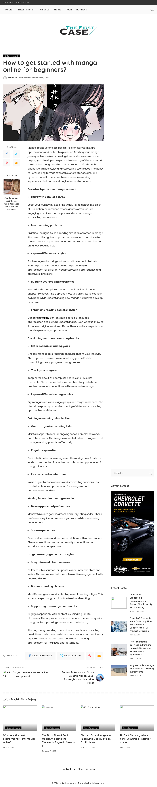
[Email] (16, 162)
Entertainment (11, 56)
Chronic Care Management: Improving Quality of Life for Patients (97, 739)
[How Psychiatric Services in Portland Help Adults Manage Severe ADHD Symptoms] (119, 650)
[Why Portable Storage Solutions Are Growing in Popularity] (119, 670)
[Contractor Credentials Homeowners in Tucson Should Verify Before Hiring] (119, 603)
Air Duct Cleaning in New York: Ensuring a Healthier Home (135, 739)
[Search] (152, 9)
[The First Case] (78, 30)
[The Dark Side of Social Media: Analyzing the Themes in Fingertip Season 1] (59, 718)
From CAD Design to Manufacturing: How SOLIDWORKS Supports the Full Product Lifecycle (141, 624)
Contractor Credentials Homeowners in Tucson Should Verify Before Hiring (141, 601)
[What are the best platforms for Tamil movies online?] (20, 718)
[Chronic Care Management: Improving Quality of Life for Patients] (98, 718)
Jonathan (12, 78)
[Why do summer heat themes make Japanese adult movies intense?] (12, 187)
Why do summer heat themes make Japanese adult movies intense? (11, 204)
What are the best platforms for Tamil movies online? (19, 739)
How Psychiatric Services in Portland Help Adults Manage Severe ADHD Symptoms (140, 648)
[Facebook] (6, 154)
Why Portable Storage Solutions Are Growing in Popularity (142, 668)
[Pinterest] (6, 162)
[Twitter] (16, 154)
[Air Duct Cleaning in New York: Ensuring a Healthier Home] (137, 718)
